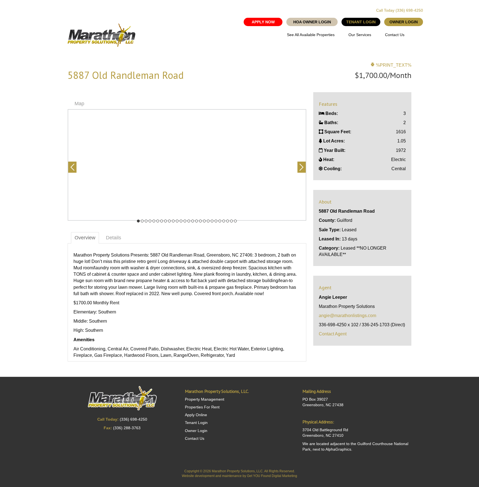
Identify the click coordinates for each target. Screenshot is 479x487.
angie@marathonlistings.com (347, 315)
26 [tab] (235, 221)
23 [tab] (223, 221)
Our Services (359, 34)
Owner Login (196, 430)
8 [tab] (165, 221)
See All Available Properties (311, 34)
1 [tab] (138, 221)
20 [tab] (212, 221)
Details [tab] (113, 237)
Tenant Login (196, 422)
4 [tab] (150, 221)
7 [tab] (161, 221)
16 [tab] (196, 221)
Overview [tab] (85, 237)
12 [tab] (181, 221)
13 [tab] (185, 221)
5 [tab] (153, 221)
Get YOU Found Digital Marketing (272, 476)
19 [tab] (208, 221)
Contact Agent (332, 334)
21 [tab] (216, 221)
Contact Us (394, 34)
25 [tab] (231, 221)
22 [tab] (219, 221)
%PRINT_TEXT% (393, 65)
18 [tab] (204, 221)
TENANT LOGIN (361, 22)
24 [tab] (227, 221)
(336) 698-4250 (409, 10)
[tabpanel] (187, 165)
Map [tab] (79, 103)
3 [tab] (146, 221)
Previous (72, 167)
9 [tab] (169, 221)
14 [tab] (188, 221)
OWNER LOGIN (403, 22)
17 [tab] (200, 221)
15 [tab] (192, 221)
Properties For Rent (202, 407)
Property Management (204, 399)
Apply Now (263, 22)
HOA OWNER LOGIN (312, 22)
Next (301, 167)
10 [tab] (173, 221)
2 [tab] (142, 221)
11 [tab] (177, 221)
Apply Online (196, 415)
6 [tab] (157, 221)
